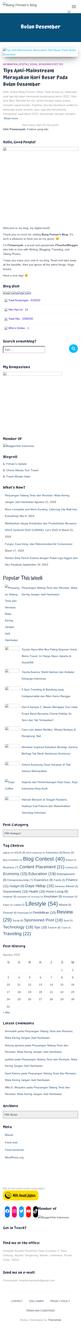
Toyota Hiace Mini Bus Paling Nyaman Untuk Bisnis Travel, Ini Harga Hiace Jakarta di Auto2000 (49, 656)
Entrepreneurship (20, 880)
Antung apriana (14, 1045)
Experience (43, 880)
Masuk (9, 1134)
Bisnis (68, 852)
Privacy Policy (60, 1301)
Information (10, 64)
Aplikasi (8, 853)
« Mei (6, 1012)
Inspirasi (9, 896)
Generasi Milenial (66, 886)
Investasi (37, 897)
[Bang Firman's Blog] (21, 6)
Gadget (16, 886)
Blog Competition (12, 860)
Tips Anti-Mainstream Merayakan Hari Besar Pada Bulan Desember (35, 77)
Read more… (12, 118)
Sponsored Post (48, 64)
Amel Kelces (12, 1073)
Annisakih (11, 1031)
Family (59, 880)
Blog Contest (44, 859)
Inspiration (23, 897)
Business (10, 867)
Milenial (65, 904)
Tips (60, 64)
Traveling (17, 933)
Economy (15, 874)
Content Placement (41, 866)
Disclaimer (36, 1301)
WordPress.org (14, 1157)
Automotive (54, 852)
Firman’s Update (16, 463)
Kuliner (8, 905)
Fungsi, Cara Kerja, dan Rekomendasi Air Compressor (39, 544)
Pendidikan (44, 912)
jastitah (9, 1059)
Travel (66, 927)
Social (34, 64)
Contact (16, 1301)
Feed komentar (14, 1149)
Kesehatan (53, 896)
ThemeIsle (54, 1319)
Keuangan (70, 896)
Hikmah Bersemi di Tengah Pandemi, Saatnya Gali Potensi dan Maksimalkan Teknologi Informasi (46, 806)
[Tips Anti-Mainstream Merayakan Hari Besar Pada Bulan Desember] (40, 52)
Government (15, 891)
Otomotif (10, 912)
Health (37, 891)
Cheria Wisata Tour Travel (22, 470)
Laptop (19, 905)
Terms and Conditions (40, 1310)
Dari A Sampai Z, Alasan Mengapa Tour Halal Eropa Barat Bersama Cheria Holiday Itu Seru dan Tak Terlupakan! (49, 713)
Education (42, 873)
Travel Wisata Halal (18, 476)
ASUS (19, 852)
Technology (18, 927)
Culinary (71, 867)
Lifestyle (23, 64)
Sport (68, 920)
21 (51, 992)
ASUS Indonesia (35, 853)
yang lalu (37, 129)
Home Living (57, 891)
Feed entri (11, 1142)
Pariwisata (24, 912)
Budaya (71, 860)
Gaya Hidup (39, 886)
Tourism (54, 927)
